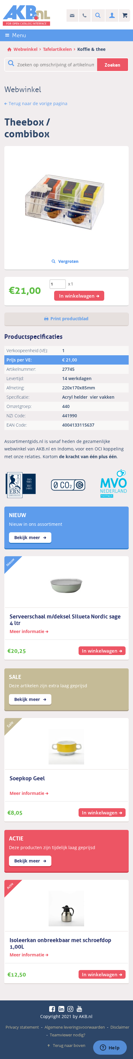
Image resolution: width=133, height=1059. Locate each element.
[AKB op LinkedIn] (62, 1009)
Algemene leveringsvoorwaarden (75, 1027)
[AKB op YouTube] (80, 1009)
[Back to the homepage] (26, 15)
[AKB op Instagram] (71, 1009)
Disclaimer (119, 1027)
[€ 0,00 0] (124, 15)
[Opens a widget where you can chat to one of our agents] (110, 1048)
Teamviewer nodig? (67, 1035)
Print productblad (69, 318)
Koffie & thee (91, 49)
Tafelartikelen (57, 49)
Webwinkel (25, 49)
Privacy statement (22, 1027)
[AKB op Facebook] (53, 1009)
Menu (19, 35)
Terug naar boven (69, 1045)
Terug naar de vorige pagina (38, 103)
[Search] (97, 15)
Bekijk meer (27, 537)
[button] (79, 296)
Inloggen (111, 15)
